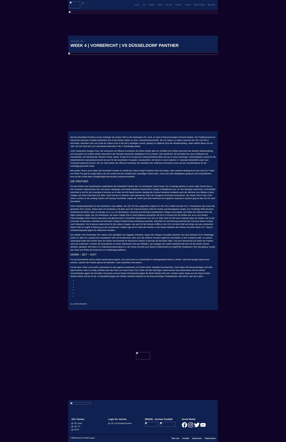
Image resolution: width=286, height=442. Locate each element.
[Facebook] (184, 425)
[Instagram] (190, 425)
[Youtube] (203, 425)
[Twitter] (197, 425)
